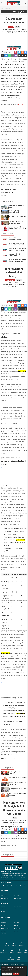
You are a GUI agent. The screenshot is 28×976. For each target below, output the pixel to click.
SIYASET (17, 922)
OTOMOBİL (4, 933)
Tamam (16, 973)
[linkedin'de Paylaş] (6, 55)
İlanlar (26, 952)
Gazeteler (17, 893)
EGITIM (16, 931)
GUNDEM (4, 920)
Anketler (11, 952)
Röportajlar (3, 952)
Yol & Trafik (5, 895)
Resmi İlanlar (10, 959)
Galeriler (21, 945)
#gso (15, 189)
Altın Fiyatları (5, 898)
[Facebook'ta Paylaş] (25, 52)
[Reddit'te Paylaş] (22, 52)
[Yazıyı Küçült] (22, 55)
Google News (7, 52)
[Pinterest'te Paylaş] (15, 52)
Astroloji (17, 895)
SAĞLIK (4, 931)
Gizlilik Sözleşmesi (6, 908)
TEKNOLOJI (17, 928)
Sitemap (19, 959)
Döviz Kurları (18, 898)
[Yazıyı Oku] (19, 55)
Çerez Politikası (18, 906)
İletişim (3, 911)
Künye (16, 908)
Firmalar (19, 952)
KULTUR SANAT (5, 928)
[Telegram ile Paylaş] (19, 52)
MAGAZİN (17, 925)
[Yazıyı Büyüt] (25, 55)
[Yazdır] (15, 55)
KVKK (3, 906)
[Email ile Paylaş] (12, 55)
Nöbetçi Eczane (5, 893)
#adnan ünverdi (6, 189)
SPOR (3, 925)
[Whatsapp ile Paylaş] (9, 55)
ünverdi (20, 104)
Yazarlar (6, 945)
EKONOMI (4, 922)
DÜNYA (16, 920)
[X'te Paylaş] (2, 55)
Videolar (14, 945)
